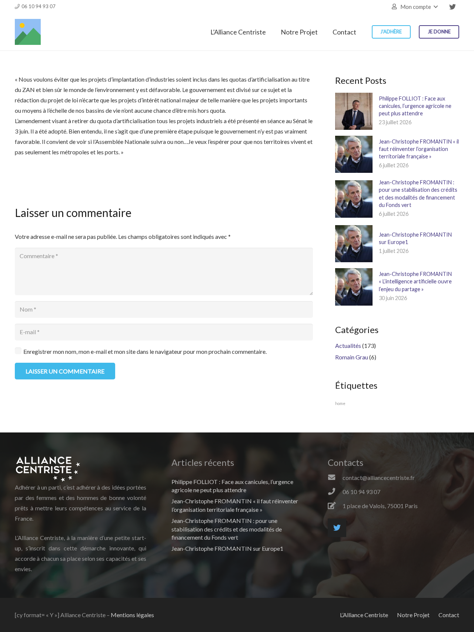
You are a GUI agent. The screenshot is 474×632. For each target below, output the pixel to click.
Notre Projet (413, 614)
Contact (448, 614)
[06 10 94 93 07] (335, 492)
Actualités (348, 345)
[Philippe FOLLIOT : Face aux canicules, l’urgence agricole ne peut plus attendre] (353, 111)
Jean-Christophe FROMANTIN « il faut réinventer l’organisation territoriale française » (419, 148)
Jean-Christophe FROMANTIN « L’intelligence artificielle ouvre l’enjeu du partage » (415, 281)
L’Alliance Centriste (364, 614)
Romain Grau (351, 357)
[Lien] (28, 32)
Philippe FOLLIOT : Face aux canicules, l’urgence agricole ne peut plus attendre (415, 105)
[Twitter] (452, 6)
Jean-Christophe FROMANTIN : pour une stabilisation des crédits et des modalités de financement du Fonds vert (226, 529)
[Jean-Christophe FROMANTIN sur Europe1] (353, 243)
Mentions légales (132, 614)
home (340, 403)
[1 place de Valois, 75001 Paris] (335, 506)
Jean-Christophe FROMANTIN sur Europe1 (227, 548)
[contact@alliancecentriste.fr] (335, 478)
